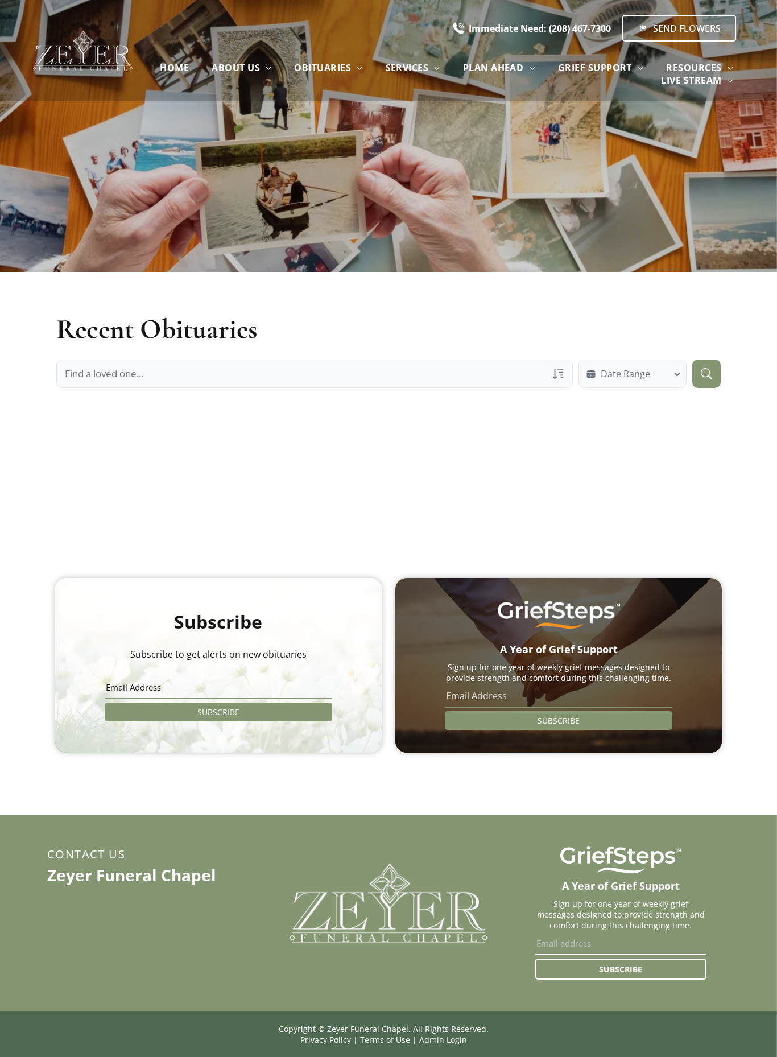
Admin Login (443, 1039)
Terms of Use (385, 1039)
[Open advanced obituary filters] (558, 374)
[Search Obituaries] (706, 374)
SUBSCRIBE (218, 712)
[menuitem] (174, 67)
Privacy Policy (325, 1039)
